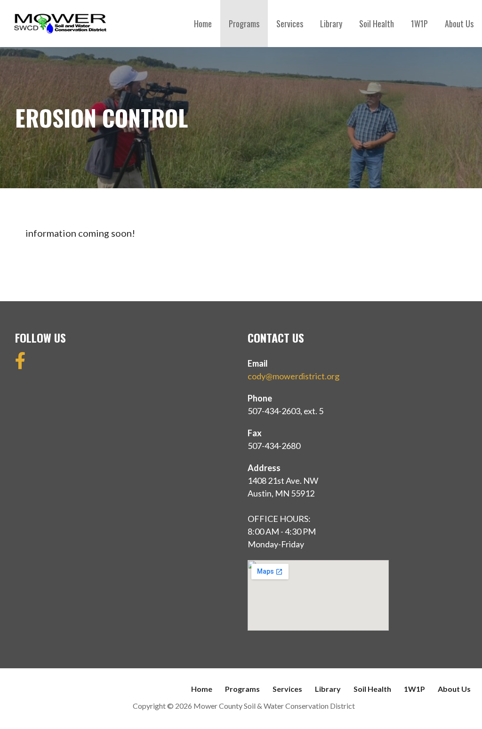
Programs (244, 23)
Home (203, 23)
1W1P (419, 23)
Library (331, 23)
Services (289, 23)
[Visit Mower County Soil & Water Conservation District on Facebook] (20, 364)
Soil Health (376, 23)
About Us (459, 23)
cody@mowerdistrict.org (293, 376)
